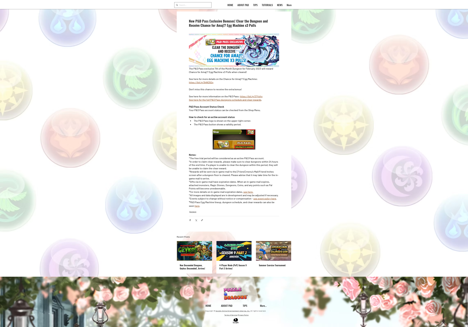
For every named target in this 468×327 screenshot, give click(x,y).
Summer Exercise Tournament (272, 265)
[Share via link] (202, 220)
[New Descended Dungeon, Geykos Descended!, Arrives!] (194, 251)
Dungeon (192, 212)
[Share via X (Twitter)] (196, 220)
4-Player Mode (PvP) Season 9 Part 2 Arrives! (233, 267)
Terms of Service (230, 315)
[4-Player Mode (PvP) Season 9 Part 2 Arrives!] (234, 251)
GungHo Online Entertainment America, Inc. (233, 311)
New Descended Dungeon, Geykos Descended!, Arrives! (192, 267)
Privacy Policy (243, 315)
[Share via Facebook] (190, 220)
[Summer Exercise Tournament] (273, 251)
